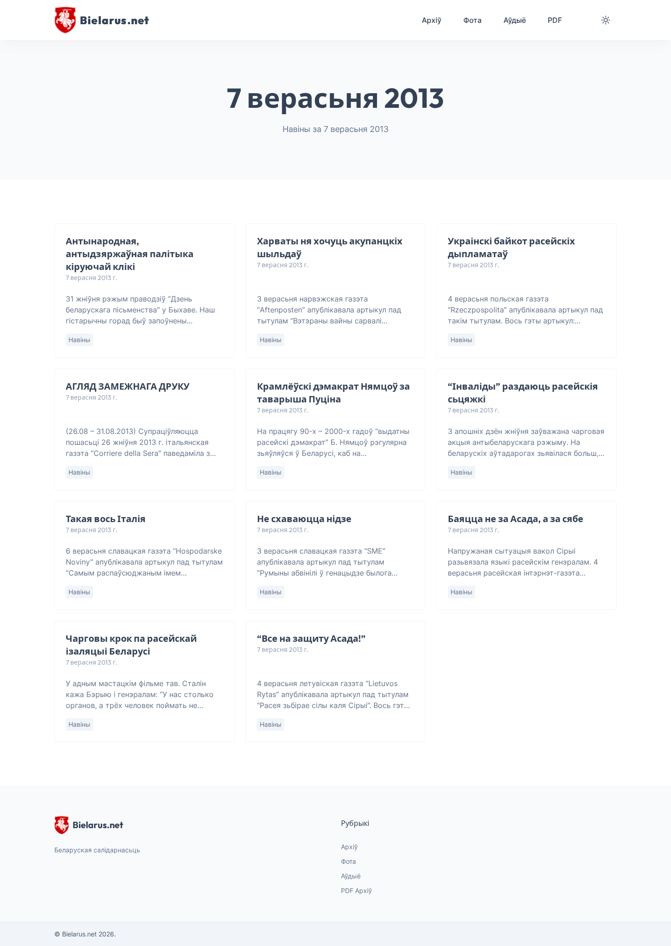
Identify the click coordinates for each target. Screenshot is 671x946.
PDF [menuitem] (555, 20)
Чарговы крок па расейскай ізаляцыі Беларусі (131, 645)
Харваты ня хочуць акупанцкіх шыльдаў (330, 247)
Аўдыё (351, 876)
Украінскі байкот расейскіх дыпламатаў (511, 247)
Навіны (79, 340)
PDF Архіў (356, 890)
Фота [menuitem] (472, 20)
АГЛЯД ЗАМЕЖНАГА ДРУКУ (127, 386)
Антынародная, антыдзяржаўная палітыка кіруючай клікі (130, 253)
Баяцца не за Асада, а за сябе (515, 518)
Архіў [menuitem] (431, 20)
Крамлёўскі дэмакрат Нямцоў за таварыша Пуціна (333, 393)
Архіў (349, 847)
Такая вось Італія (106, 518)
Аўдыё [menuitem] (514, 20)
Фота (348, 861)
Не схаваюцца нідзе (304, 518)
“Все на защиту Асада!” (311, 638)
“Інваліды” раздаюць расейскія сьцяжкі (523, 393)
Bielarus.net (98, 824)
